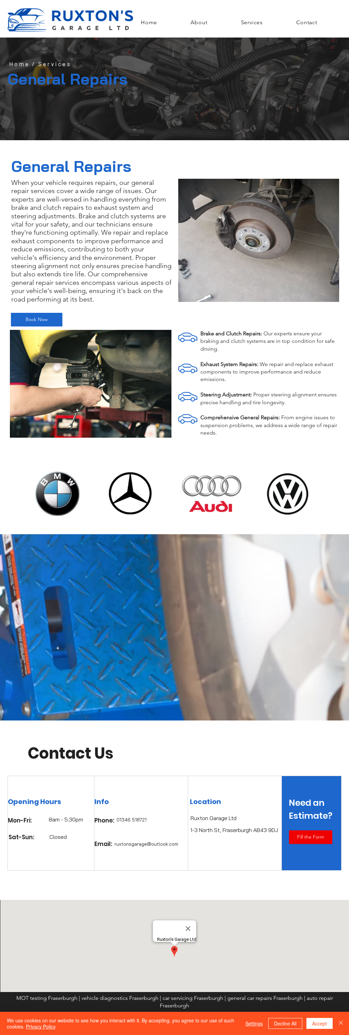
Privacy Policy (41, 1026)
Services (54, 63)
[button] (310, 837)
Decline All (285, 1023)
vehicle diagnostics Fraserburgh (119, 998)
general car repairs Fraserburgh (265, 998)
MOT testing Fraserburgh (46, 998)
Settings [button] (254, 1023)
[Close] (341, 1023)
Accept (319, 1023)
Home (19, 63)
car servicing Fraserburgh (193, 998)
